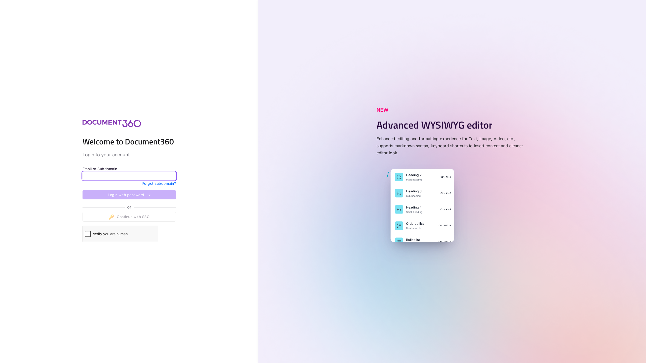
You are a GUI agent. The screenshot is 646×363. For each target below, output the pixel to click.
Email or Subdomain (100, 169)
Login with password (126, 195)
